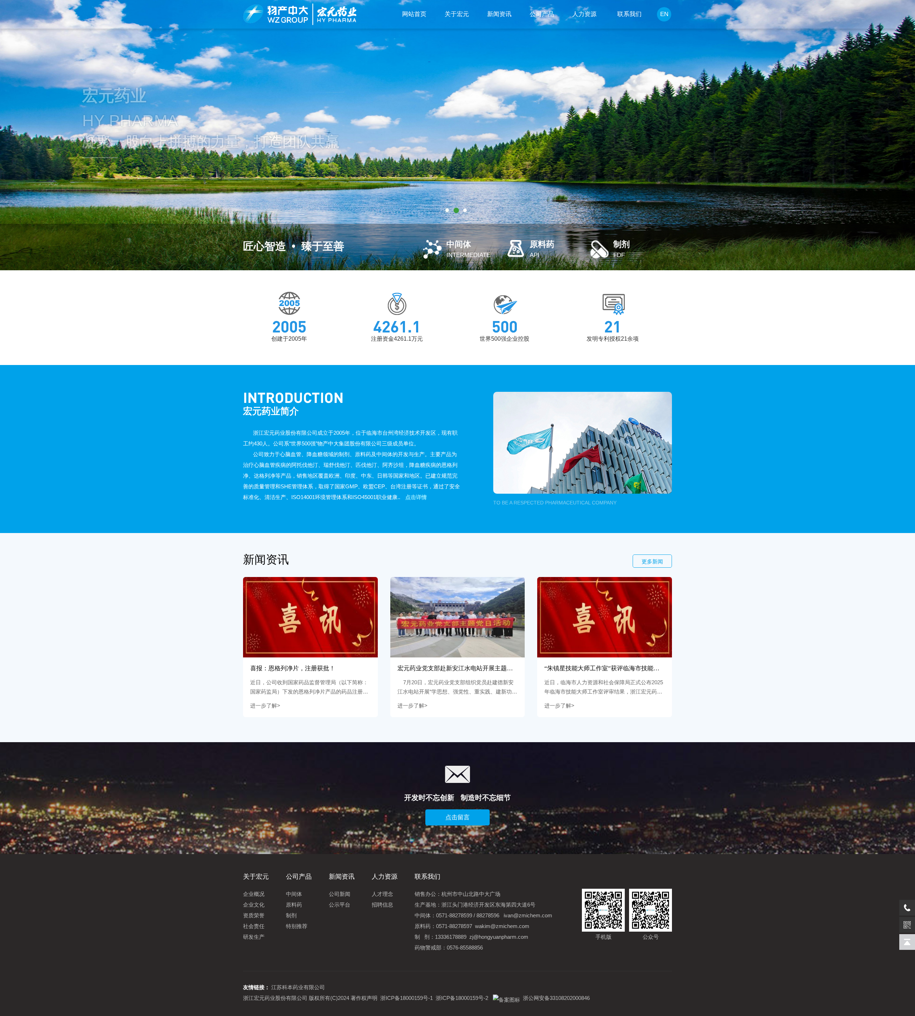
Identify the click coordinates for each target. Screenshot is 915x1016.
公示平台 (339, 905)
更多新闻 (652, 561)
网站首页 (414, 14)
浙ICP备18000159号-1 (406, 998)
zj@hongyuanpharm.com (498, 937)
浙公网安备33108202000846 (555, 998)
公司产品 (542, 14)
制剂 (291, 915)
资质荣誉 (253, 915)
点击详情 (416, 497)
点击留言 (457, 817)
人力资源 (584, 14)
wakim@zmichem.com (502, 926)
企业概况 (253, 894)
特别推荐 (296, 926)
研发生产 (253, 937)
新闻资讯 (499, 14)
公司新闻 (339, 894)
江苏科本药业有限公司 (298, 987)
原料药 (294, 905)
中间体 (294, 894)
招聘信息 (382, 905)
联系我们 (629, 14)
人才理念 (382, 894)
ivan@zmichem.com (528, 915)
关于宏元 (457, 14)
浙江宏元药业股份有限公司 (275, 998)
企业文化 (253, 905)
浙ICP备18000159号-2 (462, 998)
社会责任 (253, 926)
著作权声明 (364, 998)
